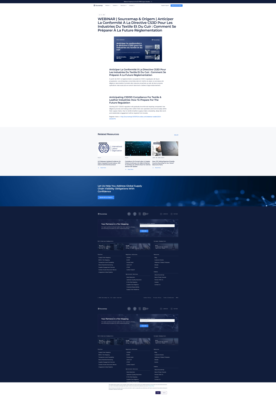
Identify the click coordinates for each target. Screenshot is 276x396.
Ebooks (156, 265)
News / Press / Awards (160, 277)
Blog (156, 257)
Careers (157, 282)
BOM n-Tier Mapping (104, 260)
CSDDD (128, 257)
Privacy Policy (151, 385)
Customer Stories (159, 260)
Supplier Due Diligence (132, 284)
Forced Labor (129, 262)
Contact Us (157, 284)
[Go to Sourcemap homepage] (98, 5)
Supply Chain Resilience (132, 289)
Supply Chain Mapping (104, 257)
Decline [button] (164, 392)
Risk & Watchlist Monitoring (105, 265)
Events (156, 267)
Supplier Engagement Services (106, 267)
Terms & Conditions (168, 297)
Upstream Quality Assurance (133, 279)
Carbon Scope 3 (130, 269)
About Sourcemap (159, 275)
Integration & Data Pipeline (105, 272)
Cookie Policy (147, 297)
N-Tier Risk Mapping (131, 282)
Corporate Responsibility (132, 287)
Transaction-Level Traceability (106, 262)
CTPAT (128, 267)
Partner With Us (159, 279)
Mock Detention (130, 277)
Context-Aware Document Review (107, 269)
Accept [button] (158, 392)
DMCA (177, 297)
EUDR (128, 260)
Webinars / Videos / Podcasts (162, 262)
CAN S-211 (129, 265)
